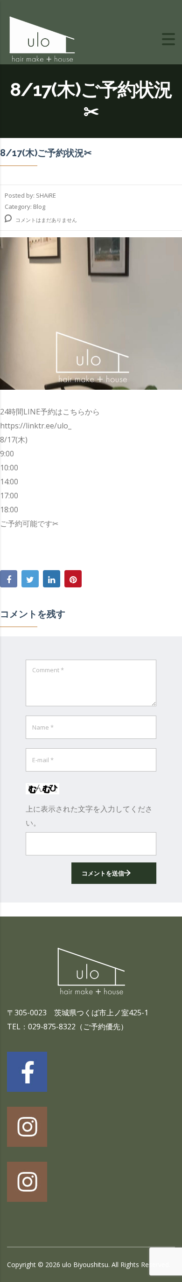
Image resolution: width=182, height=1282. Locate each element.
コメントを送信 (103, 873)
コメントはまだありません (45, 219)
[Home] (42, 38)
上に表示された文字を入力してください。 (89, 816)
